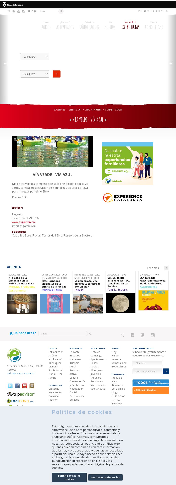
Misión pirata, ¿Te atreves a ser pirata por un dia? (87, 283)
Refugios (96, 377)
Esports (123, 289)
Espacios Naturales (75, 357)
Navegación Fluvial (76, 390)
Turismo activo (74, 372)
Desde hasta (54, 276)
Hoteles (95, 352)
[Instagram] (23, 11)
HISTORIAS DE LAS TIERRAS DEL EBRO (118, 401)
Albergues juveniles (97, 372)
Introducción (56, 352)
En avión (54, 396)
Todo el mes (119, 366)
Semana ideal (119, 363)
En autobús (55, 392)
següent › (166, 268)
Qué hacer (34, 50)
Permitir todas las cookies (69, 477)
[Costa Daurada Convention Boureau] (151, 382)
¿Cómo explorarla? (55, 357)
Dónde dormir (89, 25)
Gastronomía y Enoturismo (77, 383)
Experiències (59, 109)
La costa (75, 352)
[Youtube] (18, 11)
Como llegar (154, 25)
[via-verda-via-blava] (52, 151)
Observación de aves (77, 397)
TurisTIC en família (56, 375)
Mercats (14, 287)
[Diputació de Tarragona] (88, 4)
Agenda (109, 25)
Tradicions (27, 287)
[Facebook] (14, 11)
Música (46, 290)
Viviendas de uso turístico (98, 386)
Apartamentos (98, 359)
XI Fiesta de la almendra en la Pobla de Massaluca (21, 280)
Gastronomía (17, 291)
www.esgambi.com (24, 222)
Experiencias (130, 25)
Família (78, 290)
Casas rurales (95, 364)
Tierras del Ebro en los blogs (118, 388)
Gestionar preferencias (105, 477)
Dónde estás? (35, 67)
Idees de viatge (75, 109)
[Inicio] (20, 24)
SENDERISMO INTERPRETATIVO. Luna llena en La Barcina (118, 282)
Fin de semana (116, 357)
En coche (54, 388)
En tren (53, 399)
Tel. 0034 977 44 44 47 (21, 373)
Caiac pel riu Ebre (93, 109)
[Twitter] (9, 11)
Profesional (55, 370)
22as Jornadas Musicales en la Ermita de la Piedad (54, 283)
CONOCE (45, 25)
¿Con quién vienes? (55, 364)
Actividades (65, 25)
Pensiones (97, 381)
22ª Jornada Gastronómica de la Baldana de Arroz (153, 280)
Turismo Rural (74, 364)
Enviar (56, 74)
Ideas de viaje (117, 379)
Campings (96, 355)
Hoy (114, 352)
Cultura (57, 290)
